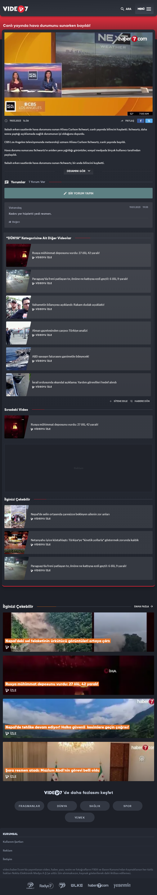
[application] (78, 447)
